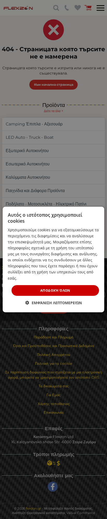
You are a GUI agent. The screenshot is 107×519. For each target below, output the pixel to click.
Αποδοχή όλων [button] (55, 290)
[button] (53, 303)
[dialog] (53, 259)
